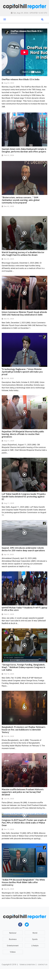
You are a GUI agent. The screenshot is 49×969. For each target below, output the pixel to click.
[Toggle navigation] (5, 19)
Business (12, 939)
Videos (12, 952)
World (34, 933)
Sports (34, 939)
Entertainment (12, 946)
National (12, 933)
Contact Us (42, 964)
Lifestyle (34, 946)
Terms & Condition (27, 964)
